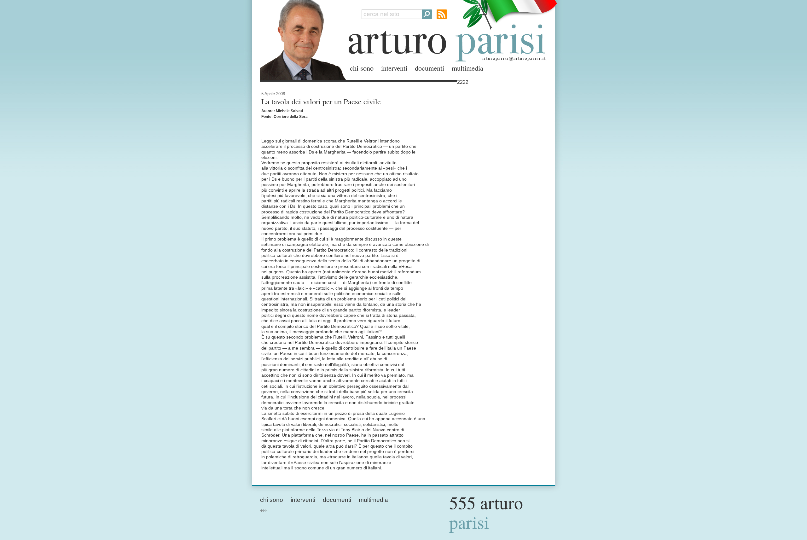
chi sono (362, 68)
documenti (429, 68)
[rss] (442, 14)
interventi (394, 68)
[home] (301, 38)
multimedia (467, 68)
